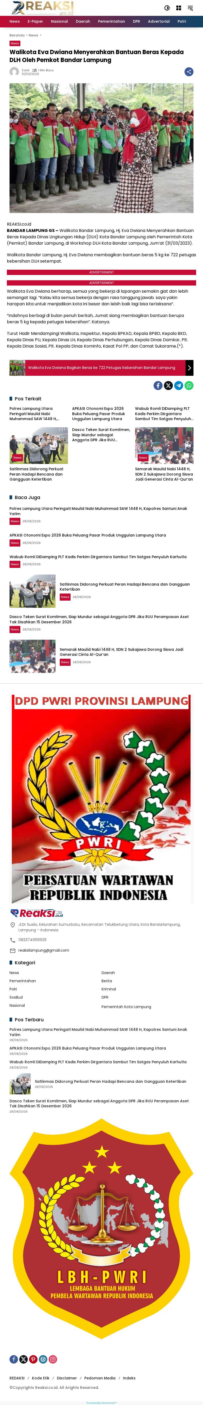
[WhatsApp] (188, 385)
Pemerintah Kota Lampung (126, 1006)
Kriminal (109, 989)
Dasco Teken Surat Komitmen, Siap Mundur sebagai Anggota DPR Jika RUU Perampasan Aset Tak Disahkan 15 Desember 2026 (101, 435)
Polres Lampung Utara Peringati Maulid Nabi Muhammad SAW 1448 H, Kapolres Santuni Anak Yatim (37, 414)
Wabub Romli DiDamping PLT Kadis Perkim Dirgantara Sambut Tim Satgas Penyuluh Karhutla (163, 414)
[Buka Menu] (179, 8)
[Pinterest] (33, 1359)
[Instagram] (53, 1359)
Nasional (17, 1005)
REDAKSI (17, 1378)
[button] (167, 8)
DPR (105, 997)
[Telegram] (178, 385)
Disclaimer (67, 1378)
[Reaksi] (43, 7)
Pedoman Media (100, 1378)
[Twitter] (168, 385)
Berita (107, 981)
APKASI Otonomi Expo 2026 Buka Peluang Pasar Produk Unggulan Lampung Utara (98, 413)
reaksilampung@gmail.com (44, 950)
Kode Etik (40, 1378)
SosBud (16, 997)
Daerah (108, 972)
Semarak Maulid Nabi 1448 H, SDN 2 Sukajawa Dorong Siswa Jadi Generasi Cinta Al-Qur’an (164, 474)
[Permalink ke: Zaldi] (16, 72)
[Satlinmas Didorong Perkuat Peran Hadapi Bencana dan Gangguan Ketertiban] (39, 445)
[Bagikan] (188, 71)
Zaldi (25, 70)
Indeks (129, 1378)
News (15, 43)
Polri (13, 989)
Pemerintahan (23, 981)
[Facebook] (158, 385)
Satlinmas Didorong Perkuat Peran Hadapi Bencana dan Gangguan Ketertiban (36, 474)
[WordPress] (43, 1359)
